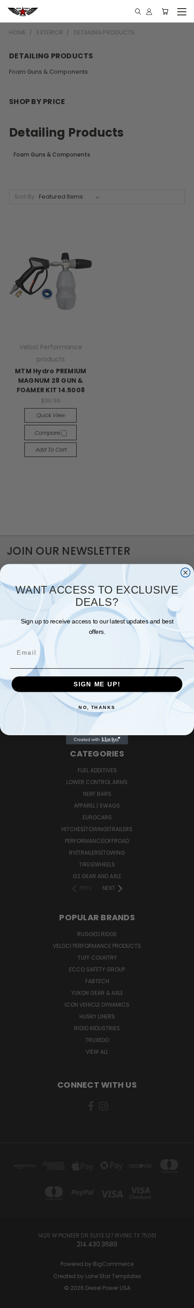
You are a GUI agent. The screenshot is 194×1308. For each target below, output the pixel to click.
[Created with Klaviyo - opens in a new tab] (97, 739)
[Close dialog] (185, 572)
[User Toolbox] (149, 11)
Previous (14, 1299)
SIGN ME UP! (97, 683)
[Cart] (165, 11)
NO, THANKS (97, 707)
